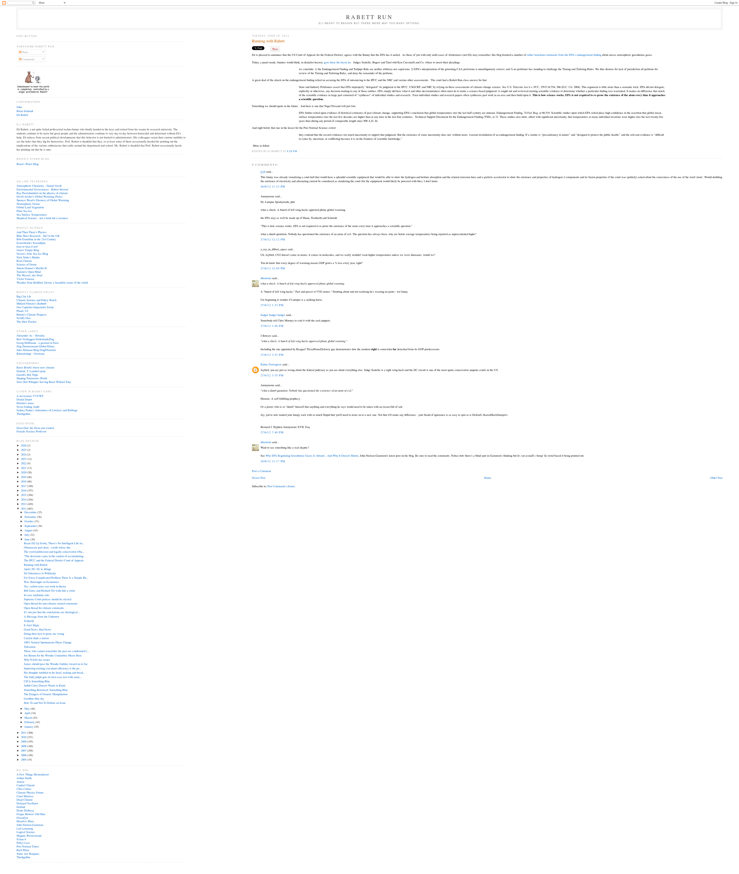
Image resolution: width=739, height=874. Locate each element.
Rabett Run (369, 17)
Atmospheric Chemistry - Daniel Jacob (39, 186)
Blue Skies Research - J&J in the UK (38, 236)
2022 (24, 463)
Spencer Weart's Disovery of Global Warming (43, 200)
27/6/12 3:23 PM (272, 355)
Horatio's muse (25, 403)
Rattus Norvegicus (271, 364)
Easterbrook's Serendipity (31, 243)
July (27, 535)
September (31, 526)
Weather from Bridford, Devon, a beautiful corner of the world (52, 282)
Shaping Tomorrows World (32, 378)
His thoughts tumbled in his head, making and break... (54, 672)
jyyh (263, 171)
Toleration (29, 647)
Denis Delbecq (25, 810)
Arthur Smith (24, 778)
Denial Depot (24, 399)
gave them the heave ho (337, 62)
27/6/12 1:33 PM (272, 305)
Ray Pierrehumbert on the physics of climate (42, 193)
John (19, 107)
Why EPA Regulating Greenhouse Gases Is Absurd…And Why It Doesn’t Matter (312, 455)
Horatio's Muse (25, 821)
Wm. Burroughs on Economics (41, 582)
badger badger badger (273, 315)
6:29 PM (292, 151)
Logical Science (26, 832)
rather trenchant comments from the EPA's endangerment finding (564, 55)
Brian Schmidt (25, 111)
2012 (24, 508)
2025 (24, 450)
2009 (24, 741)
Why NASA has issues (37, 659)
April (27, 713)
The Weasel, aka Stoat (29, 275)
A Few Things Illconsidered (32, 774)
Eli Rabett (22, 115)
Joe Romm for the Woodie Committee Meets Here (53, 655)
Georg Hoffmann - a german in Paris (38, 343)
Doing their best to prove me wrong (44, 633)
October (29, 521)
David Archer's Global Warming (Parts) (39, 196)
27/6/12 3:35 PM (272, 375)
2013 (24, 504)
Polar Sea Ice (24, 211)
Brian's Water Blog (27, 164)
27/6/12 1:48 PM (272, 326)
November (30, 517)
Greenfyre (22, 818)
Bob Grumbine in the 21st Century (36, 239)
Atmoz (20, 782)
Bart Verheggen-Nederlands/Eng (35, 339)
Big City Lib (24, 296)
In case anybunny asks (36, 595)
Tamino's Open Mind (29, 272)
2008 (24, 746)
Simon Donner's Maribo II (32, 268)
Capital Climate (26, 785)
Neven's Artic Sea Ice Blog (32, 253)
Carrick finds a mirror (36, 638)
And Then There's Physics (32, 232)
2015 (24, 495)
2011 (24, 732)
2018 (24, 481)
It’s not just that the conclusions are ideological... (52, 612)
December (30, 512)
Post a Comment (261, 471)
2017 (24, 486)
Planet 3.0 (22, 311)
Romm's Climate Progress (32, 314)
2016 (24, 490)
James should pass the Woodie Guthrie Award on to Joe (56, 664)
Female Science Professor (31, 431)
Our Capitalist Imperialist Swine (35, 307)
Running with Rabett (268, 41)
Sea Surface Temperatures (32, 214)
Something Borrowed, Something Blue (46, 690)
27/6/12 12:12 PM (273, 239)
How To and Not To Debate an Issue (45, 703)
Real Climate (24, 261)
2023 (24, 459)
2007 (24, 750)
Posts (24, 52)
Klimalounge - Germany (31, 353)
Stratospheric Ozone (28, 204)
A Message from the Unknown (41, 616)
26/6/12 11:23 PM (273, 186)
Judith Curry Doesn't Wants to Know (45, 685)
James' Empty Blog (28, 250)
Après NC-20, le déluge (37, 569)
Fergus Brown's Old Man (31, 814)
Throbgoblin (23, 414)
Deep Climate (25, 799)
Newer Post (258, 478)
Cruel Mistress (25, 796)
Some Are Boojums (28, 854)
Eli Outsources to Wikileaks (40, 573)
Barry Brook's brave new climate (35, 367)
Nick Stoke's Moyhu (28, 257)
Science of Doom (27, 264)
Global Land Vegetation (30, 207)
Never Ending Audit (28, 407)
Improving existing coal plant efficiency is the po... (52, 668)
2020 (24, 472)
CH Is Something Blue (37, 681)
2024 (24, 454)
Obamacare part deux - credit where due (47, 547)
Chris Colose (24, 789)
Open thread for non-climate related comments (51, 603)
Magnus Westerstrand (29, 835)
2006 (24, 755)
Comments (28, 59)
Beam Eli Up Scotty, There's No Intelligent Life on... (54, 543)
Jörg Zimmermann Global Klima (35, 346)
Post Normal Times (28, 846)
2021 (24, 468)
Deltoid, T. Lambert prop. (31, 371)
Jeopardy (29, 621)
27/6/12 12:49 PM (273, 268)
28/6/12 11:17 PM (273, 461)
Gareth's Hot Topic (27, 375)
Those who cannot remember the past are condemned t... (56, 651)
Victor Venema (25, 279)
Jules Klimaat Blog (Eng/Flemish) (36, 350)
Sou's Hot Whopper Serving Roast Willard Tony (44, 382)
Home (487, 478)
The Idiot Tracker (27, 321)
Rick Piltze (23, 850)
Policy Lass (23, 843)
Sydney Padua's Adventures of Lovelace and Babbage (47, 410)
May (27, 708)
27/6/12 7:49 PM (272, 432)
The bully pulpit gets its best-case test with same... (53, 677)
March (28, 717)
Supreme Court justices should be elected (47, 599)
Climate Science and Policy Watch (36, 300)
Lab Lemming (25, 828)
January (29, 726)
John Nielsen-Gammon (30, 825)
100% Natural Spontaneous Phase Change (48, 642)
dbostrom (266, 278)
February (29, 722)
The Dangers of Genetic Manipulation (45, 694)
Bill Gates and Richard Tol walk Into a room (49, 590)
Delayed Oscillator (27, 803)
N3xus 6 (21, 839)
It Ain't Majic (31, 625)
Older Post (716, 478)
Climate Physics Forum (30, 792)
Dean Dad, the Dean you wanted (35, 428)
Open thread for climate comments (44, 608)
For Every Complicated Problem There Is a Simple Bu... (56, 577)
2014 (24, 499)
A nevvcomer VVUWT (30, 396)
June (27, 539)
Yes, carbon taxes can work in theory (45, 586)
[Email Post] (298, 151)
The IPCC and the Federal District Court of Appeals (54, 560)
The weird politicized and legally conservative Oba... (54, 551)
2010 (24, 737)
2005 (24, 759)
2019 (24, 477)
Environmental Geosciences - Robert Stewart (42, 189)
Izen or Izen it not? (27, 246)
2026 (24, 445)
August (28, 530)
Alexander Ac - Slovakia (31, 335)
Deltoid (21, 807)
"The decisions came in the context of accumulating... (54, 556)
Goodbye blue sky (34, 698)
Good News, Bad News (37, 629)
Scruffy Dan (23, 318)
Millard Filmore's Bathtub (31, 303)
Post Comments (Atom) (281, 486)
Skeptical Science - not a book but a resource (42, 218)
